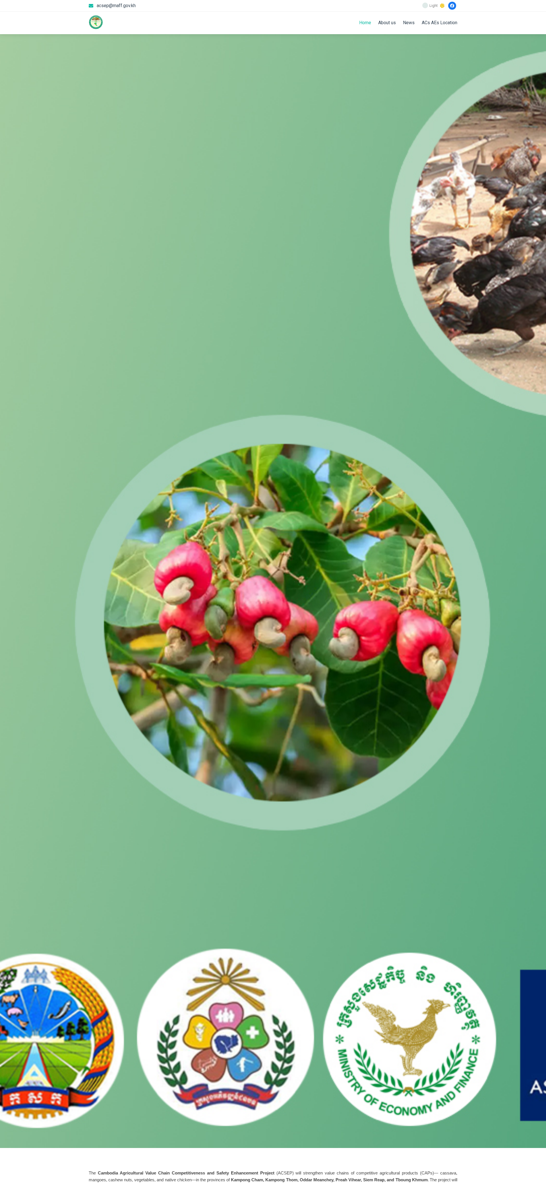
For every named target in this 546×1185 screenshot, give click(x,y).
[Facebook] (452, 6)
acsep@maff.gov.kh (116, 5)
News (409, 22)
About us (387, 22)
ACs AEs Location (439, 22)
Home (365, 22)
